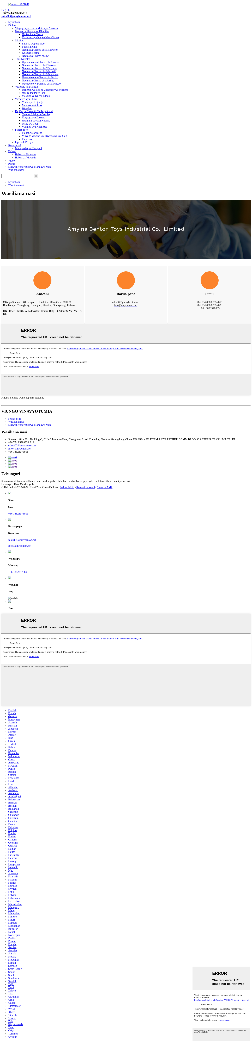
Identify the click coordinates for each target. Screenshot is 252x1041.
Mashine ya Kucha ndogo (36, 95)
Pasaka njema (29, 46)
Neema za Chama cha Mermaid (39, 71)
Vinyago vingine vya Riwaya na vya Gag (44, 135)
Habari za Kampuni (25, 154)
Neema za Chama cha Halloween (40, 49)
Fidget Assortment (32, 132)
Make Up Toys (30, 123)
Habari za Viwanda (25, 157)
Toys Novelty (22, 58)
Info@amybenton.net (19, 448)
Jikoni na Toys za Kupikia (36, 120)
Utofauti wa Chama (32, 34)
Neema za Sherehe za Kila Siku (32, 31)
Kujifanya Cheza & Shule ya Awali (34, 111)
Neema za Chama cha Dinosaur (39, 65)
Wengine (27, 108)
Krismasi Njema (30, 52)
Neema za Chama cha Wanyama (39, 68)
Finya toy (27, 139)
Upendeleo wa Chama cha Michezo (41, 83)
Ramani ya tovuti (85, 487)
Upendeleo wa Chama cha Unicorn (41, 62)
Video (11, 160)
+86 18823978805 (18, 513)
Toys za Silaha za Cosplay (36, 114)
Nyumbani (14, 22)
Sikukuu (19, 40)
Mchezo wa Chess (32, 105)
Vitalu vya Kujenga (32, 102)
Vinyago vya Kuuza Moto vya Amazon (36, 28)
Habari (12, 151)
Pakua (11, 163)
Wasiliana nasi (16, 169)
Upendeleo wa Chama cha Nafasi (40, 77)
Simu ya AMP (104, 487)
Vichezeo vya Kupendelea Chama (40, 37)
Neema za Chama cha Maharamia (40, 74)
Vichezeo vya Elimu (26, 99)
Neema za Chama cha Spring (37, 80)
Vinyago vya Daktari (33, 117)
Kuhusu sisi (14, 145)
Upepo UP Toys (24, 142)
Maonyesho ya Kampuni (28, 148)
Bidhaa (12, 25)
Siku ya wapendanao (33, 43)
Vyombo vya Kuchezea (34, 126)
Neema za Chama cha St (35, 55)
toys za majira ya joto (33, 92)
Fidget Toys (21, 129)
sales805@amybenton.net (16, 16)
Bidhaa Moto (67, 487)
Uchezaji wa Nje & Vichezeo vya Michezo (45, 89)
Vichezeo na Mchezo (26, 86)
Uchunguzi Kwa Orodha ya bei (18, 484)
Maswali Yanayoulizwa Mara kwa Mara (29, 166)
